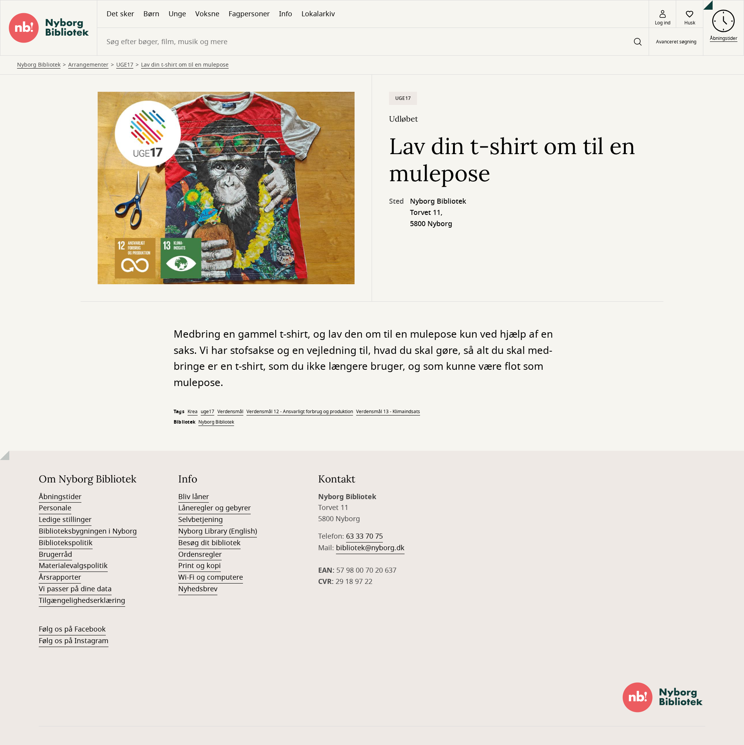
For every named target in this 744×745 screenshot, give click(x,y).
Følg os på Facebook (72, 629)
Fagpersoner (249, 14)
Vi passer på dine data (75, 589)
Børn (151, 14)
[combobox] (373, 41)
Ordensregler (200, 554)
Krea (193, 411)
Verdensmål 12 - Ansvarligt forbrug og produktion (299, 411)
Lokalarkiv (318, 14)
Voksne (207, 14)
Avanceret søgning (676, 41)
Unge (177, 14)
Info (285, 14)
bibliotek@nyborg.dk (370, 548)
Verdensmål (230, 411)
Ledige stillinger (65, 520)
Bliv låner (193, 497)
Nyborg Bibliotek (38, 65)
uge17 (207, 411)
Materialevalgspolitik (73, 566)
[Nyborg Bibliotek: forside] (48, 27)
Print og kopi (199, 566)
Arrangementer (88, 65)
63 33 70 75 (364, 536)
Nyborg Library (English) (217, 531)
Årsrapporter (60, 577)
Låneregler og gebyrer (214, 508)
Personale (55, 508)
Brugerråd (55, 554)
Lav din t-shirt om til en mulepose (185, 65)
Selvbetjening (200, 520)
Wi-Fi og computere (210, 577)
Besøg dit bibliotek (209, 543)
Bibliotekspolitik (66, 543)
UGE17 (124, 65)
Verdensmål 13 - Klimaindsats (388, 411)
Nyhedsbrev (197, 589)
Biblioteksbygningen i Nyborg (88, 531)
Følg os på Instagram (73, 641)
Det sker (120, 14)
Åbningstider (60, 497)
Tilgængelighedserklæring (82, 601)
